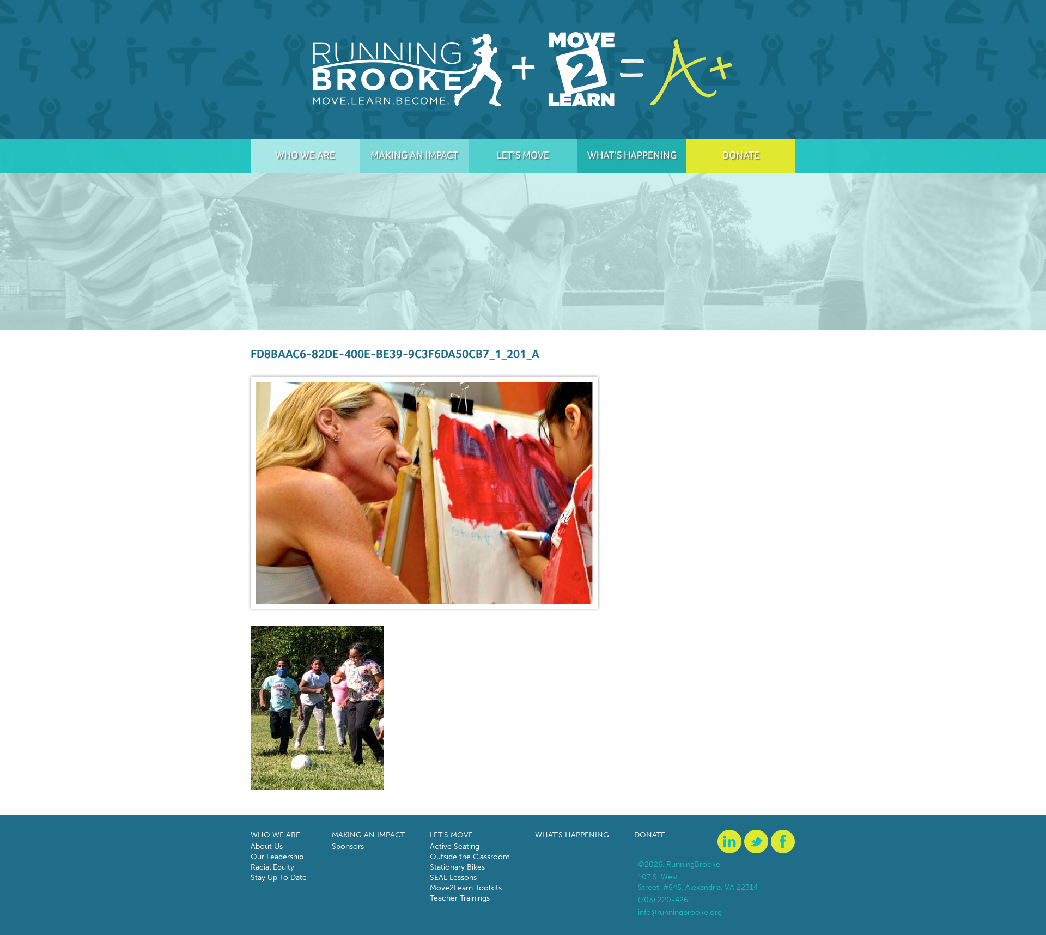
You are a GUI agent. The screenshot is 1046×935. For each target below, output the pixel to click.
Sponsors (348, 846)
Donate (740, 155)
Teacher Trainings (460, 898)
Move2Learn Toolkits (466, 887)
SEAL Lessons (453, 877)
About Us (267, 846)
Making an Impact (414, 155)
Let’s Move (523, 155)
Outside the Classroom (470, 856)
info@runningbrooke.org (680, 912)
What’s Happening (632, 155)
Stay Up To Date (279, 877)
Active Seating (454, 846)
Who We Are (305, 155)
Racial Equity (272, 867)
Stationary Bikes (457, 867)
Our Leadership (277, 856)
